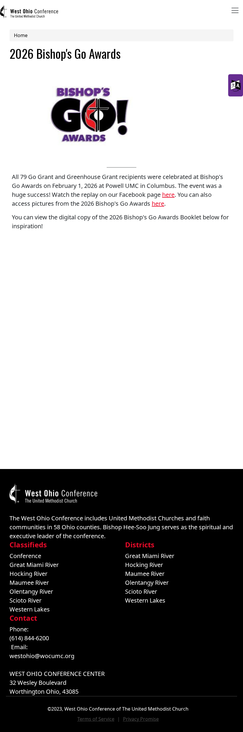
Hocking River (28, 574)
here (168, 195)
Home (21, 35)
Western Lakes (29, 609)
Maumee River (29, 583)
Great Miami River (34, 565)
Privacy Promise (141, 719)
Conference (25, 556)
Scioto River (25, 600)
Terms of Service (95, 719)
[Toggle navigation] (235, 10)
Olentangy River (31, 591)
